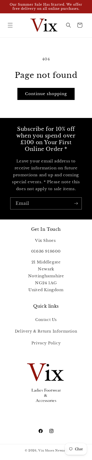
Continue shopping (46, 93)
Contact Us (46, 319)
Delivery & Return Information (46, 331)
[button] (10, 25)
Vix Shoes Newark (52, 450)
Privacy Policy (46, 343)
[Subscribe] (76, 203)
